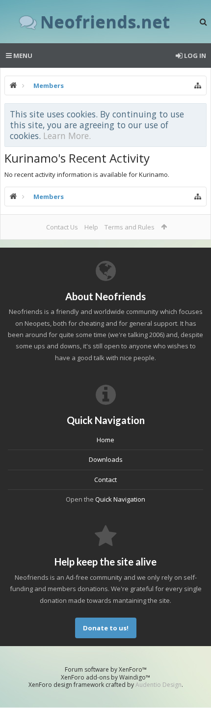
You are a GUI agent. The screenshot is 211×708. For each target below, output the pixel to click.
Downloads (106, 459)
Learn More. (67, 136)
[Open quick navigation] (197, 85)
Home (105, 439)
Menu (22, 55)
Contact (105, 479)
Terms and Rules (130, 227)
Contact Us (62, 227)
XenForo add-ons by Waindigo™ (105, 677)
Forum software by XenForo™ (106, 669)
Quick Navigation (120, 499)
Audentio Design (158, 684)
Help (91, 227)
